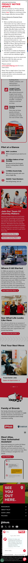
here (7, 12)
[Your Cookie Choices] (2, 560)
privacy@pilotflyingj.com (10, 66)
